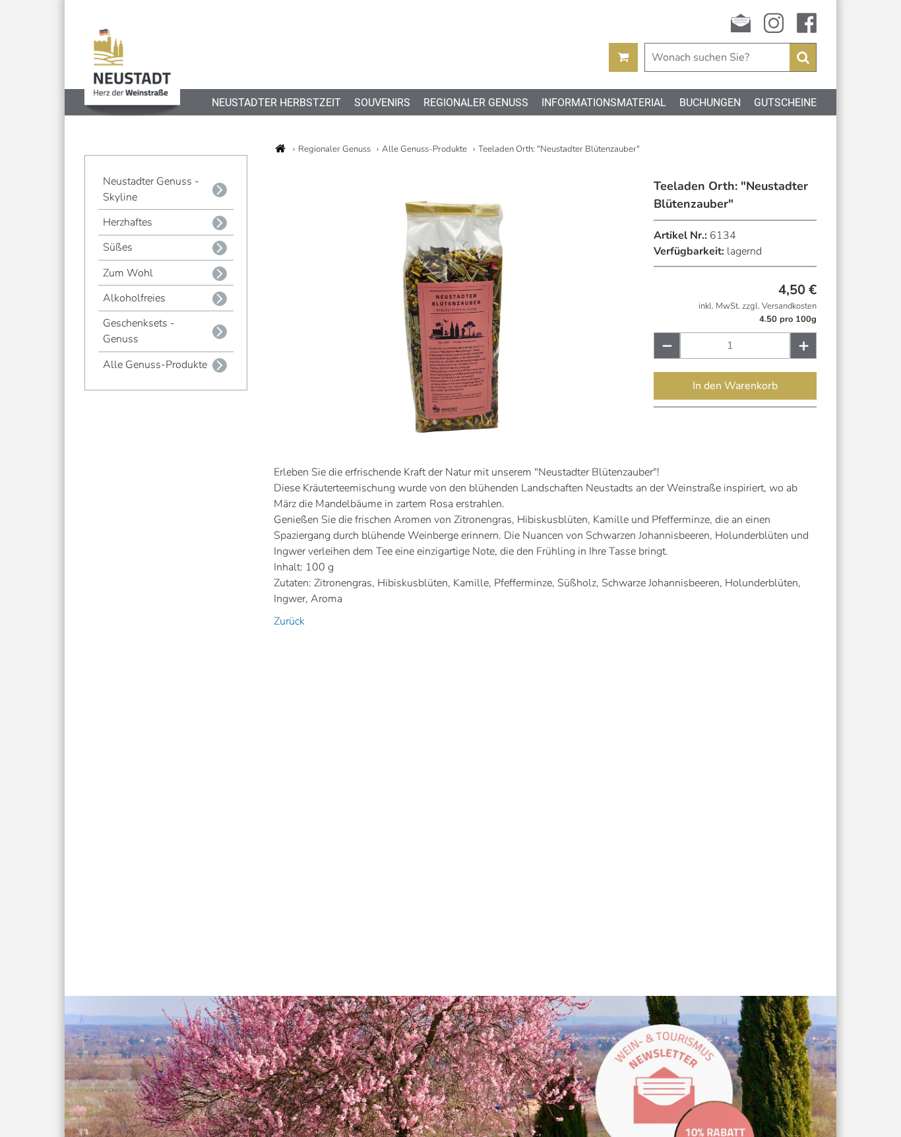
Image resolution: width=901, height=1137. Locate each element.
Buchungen (710, 102)
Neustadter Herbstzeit (276, 102)
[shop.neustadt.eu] (280, 148)
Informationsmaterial (604, 102)
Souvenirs (382, 102)
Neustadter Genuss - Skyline (151, 189)
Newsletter (741, 23)
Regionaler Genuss (475, 102)
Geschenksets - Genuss (139, 331)
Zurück (289, 621)
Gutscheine (785, 102)
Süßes (118, 247)
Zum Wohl (128, 273)
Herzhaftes (127, 222)
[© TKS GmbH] (463, 434)
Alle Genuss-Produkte (155, 364)
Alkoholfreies (134, 298)
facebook (806, 23)
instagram (774, 23)
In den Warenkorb (735, 386)
